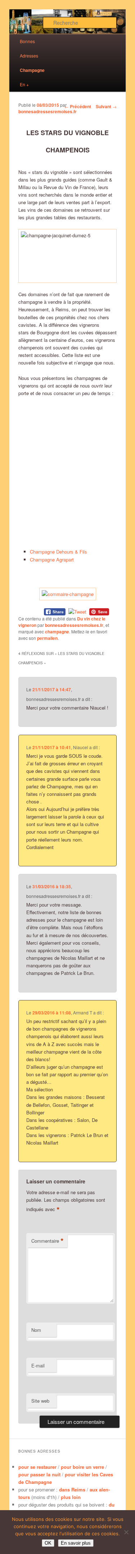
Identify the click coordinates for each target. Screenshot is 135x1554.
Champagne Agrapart (52, 559)
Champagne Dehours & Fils (58, 551)
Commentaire (47, 1241)
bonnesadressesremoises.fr (47, 111)
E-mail (38, 1365)
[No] (126, 1532)
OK (48, 1543)
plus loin (71, 1497)
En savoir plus (76, 1543)
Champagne (32, 70)
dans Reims (72, 1489)
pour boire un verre (82, 1466)
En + (24, 84)
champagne (57, 631)
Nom (36, 1329)
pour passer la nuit (39, 1474)
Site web (40, 1400)
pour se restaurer (37, 1466)
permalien (47, 638)
